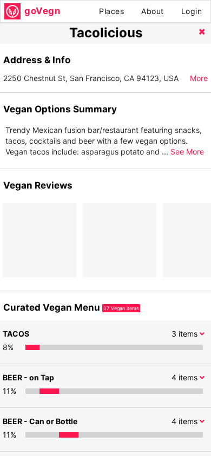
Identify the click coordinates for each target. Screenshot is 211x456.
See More (187, 151)
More (199, 78)
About (152, 11)
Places (111, 11)
